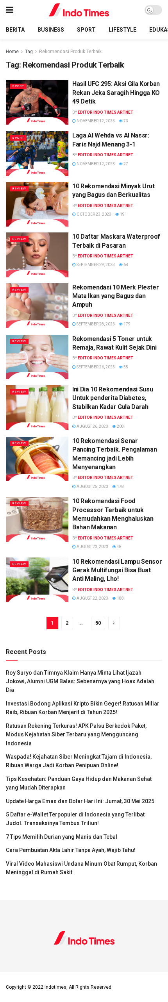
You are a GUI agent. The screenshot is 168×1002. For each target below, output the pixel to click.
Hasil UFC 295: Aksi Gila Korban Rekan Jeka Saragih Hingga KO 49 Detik (116, 92)
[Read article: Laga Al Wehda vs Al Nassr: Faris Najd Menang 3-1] (37, 153)
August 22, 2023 (92, 598)
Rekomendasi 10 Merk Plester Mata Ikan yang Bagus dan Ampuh (115, 296)
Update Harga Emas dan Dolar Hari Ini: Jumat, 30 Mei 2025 (80, 801)
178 (120, 486)
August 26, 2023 (92, 426)
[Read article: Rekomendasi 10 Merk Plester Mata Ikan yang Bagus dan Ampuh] (37, 305)
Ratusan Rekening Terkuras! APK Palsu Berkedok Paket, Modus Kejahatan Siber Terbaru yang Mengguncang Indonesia (76, 735)
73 (125, 121)
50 (98, 623)
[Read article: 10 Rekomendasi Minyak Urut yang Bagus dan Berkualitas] (37, 204)
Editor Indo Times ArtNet (105, 112)
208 (120, 426)
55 (125, 367)
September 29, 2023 (95, 265)
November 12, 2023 (95, 121)
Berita (15, 30)
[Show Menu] (9, 10)
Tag (29, 51)
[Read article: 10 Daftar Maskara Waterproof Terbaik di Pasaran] (37, 254)
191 (123, 214)
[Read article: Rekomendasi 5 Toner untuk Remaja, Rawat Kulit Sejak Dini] (37, 357)
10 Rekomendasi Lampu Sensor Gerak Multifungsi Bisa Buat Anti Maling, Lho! (117, 570)
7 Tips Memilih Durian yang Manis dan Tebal (61, 837)
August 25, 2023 (92, 486)
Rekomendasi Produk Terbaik (70, 51)
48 (119, 547)
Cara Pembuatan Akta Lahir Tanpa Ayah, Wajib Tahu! (71, 850)
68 (125, 265)
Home (12, 51)
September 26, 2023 (95, 367)
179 (126, 324)
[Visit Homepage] (79, 10)
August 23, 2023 (92, 547)
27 (125, 164)
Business (51, 30)
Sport (86, 30)
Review (19, 188)
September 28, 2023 (95, 324)
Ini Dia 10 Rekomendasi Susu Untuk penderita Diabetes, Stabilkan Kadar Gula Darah (112, 398)
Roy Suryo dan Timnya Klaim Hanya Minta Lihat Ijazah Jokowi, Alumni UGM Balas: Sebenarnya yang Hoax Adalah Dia (80, 681)
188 (120, 598)
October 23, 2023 (93, 214)
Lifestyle (122, 30)
